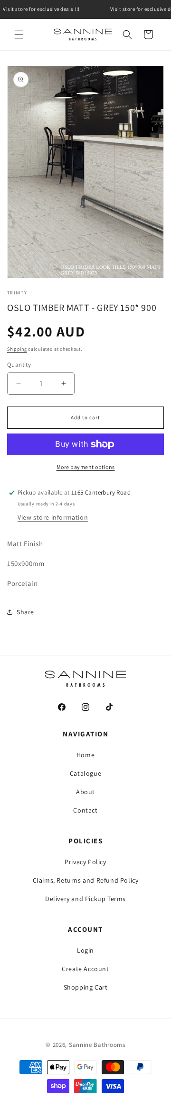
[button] (19, 34)
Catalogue (85, 773)
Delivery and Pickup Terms (85, 898)
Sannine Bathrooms (97, 1045)
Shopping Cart (86, 987)
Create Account (85, 968)
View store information (53, 517)
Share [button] (25, 612)
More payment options (86, 466)
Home (85, 755)
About (85, 791)
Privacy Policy (85, 862)
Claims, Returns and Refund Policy (86, 880)
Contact (85, 810)
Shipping (17, 349)
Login (85, 950)
